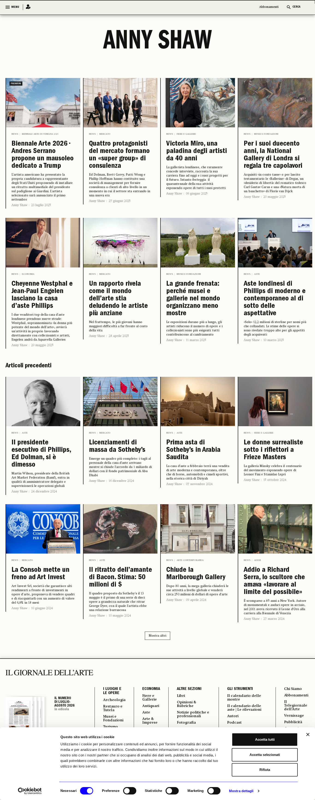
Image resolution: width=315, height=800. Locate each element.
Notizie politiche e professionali (193, 714)
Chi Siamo (293, 689)
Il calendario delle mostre (244, 697)
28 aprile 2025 (119, 336)
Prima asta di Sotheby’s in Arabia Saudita (193, 450)
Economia (28, 274)
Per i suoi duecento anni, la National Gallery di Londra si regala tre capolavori (273, 155)
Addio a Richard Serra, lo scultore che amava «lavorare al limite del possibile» (274, 581)
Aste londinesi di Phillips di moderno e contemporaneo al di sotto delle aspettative (275, 299)
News (15, 134)
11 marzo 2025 (196, 340)
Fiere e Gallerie (186, 134)
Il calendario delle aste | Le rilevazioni (244, 708)
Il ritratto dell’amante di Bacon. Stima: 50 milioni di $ (120, 578)
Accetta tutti (265, 739)
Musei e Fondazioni (266, 134)
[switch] (129, 790)
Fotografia (186, 723)
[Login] (27, 7)
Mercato (104, 134)
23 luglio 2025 (41, 205)
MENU (15, 7)
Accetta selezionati (265, 755)
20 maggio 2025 (274, 196)
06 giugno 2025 (197, 193)
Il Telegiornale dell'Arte (295, 705)
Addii (257, 560)
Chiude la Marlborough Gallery (195, 574)
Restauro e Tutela (112, 708)
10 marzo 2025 (273, 340)
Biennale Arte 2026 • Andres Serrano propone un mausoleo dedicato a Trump (43, 155)
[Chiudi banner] (307, 734)
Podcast (234, 723)
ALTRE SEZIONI (189, 689)
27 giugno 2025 (120, 201)
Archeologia (114, 700)
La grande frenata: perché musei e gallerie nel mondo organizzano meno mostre (193, 299)
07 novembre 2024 (199, 484)
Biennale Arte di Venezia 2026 (40, 134)
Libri (181, 696)
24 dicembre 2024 (44, 491)
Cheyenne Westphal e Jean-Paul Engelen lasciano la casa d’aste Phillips (42, 295)
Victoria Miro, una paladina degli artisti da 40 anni (196, 152)
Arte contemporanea (190, 560)
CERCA (296, 7)
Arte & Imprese (150, 721)
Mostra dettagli (241, 791)
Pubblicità (293, 722)
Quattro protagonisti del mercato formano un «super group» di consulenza (119, 155)
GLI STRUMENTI (240, 689)
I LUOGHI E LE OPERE (112, 691)
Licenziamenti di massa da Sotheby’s (117, 446)
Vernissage (294, 716)
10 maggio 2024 (120, 615)
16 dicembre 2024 (121, 480)
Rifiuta (264, 770)
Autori (232, 716)
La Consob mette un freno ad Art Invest (40, 574)
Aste (257, 274)
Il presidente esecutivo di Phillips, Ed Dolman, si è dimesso (41, 454)
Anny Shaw (19, 205)
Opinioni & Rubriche (186, 704)
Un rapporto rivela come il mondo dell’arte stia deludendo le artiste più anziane (118, 299)
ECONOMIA (151, 689)
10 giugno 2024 (42, 608)
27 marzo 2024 (274, 618)
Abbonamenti (269, 7)
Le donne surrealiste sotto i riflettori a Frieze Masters (273, 450)
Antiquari (150, 706)
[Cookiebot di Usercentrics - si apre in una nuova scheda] (30, 791)
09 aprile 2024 (196, 600)
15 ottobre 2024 (274, 480)
